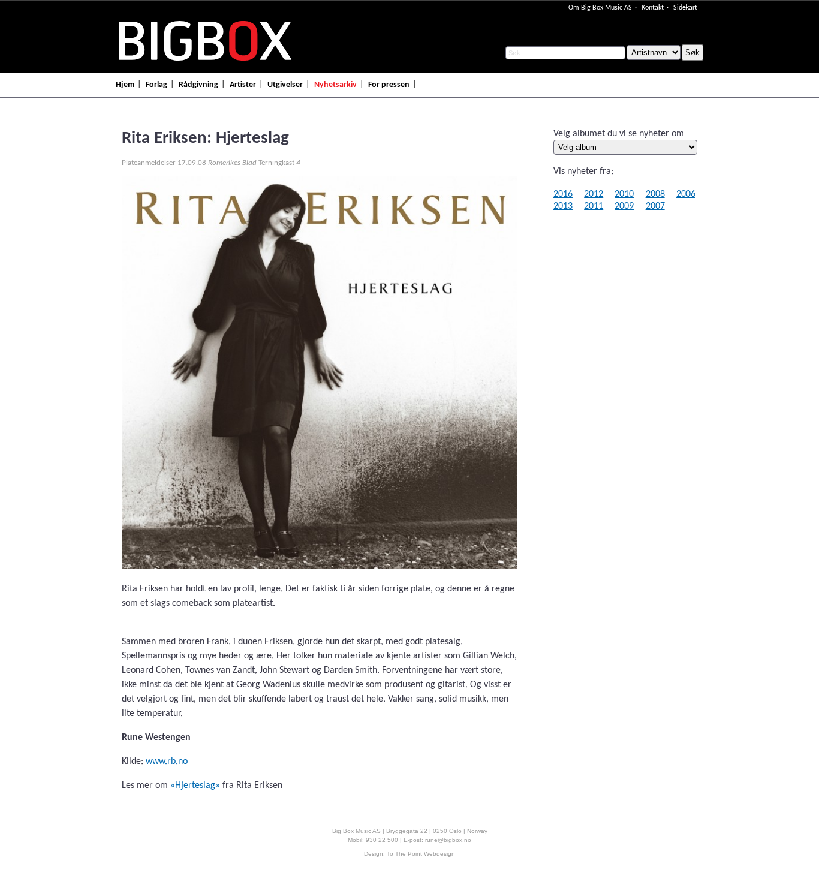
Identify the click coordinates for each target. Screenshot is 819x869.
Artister (243, 84)
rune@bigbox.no (448, 840)
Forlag (156, 84)
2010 (624, 194)
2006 (685, 194)
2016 (563, 194)
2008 (655, 194)
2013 (563, 206)
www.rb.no (167, 761)
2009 (624, 206)
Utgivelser (285, 84)
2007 (655, 206)
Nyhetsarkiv (335, 84)
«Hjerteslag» (195, 785)
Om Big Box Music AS (600, 7)
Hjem (125, 84)
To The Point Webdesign (421, 853)
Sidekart (685, 7)
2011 (593, 206)
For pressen (389, 84)
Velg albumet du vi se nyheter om (618, 134)
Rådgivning (198, 84)
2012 (593, 194)
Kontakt (653, 7)
